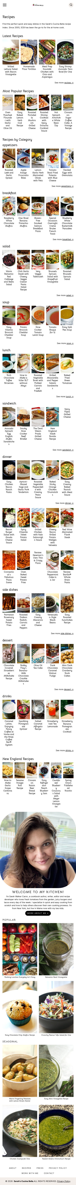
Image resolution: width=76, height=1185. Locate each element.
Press (40, 1168)
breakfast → (68, 239)
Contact (49, 1173)
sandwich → (68, 450)
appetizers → (67, 186)
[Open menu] (4, 5)
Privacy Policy (58, 1168)
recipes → (69, 82)
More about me (36, 913)
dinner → (69, 503)
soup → (70, 343)
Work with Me (30, 1173)
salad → (70, 295)
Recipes (26, 1168)
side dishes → (67, 633)
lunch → (70, 396)
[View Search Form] (71, 5)
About (13, 1168)
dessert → (69, 689)
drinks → (69, 750)
